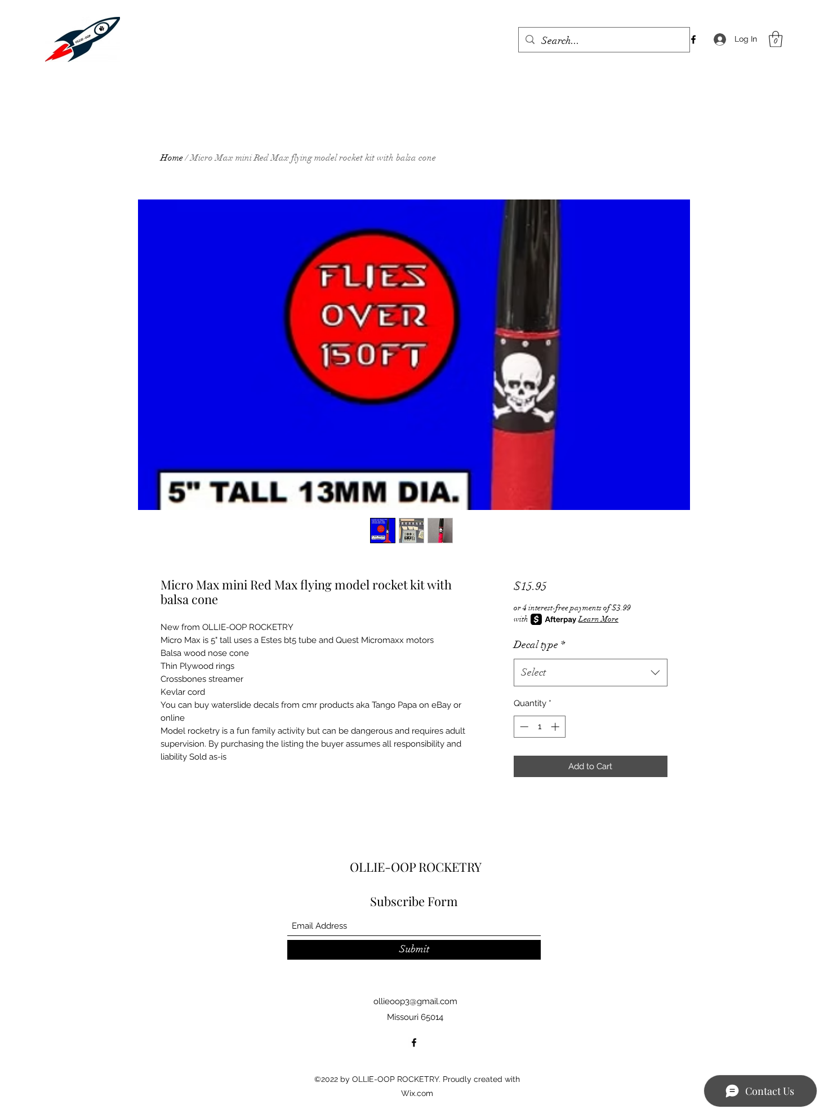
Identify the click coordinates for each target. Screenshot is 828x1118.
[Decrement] (523, 726)
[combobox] (590, 673)
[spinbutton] (539, 726)
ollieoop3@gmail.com (415, 1001)
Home (172, 157)
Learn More (598, 619)
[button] (775, 39)
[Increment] (556, 726)
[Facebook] (693, 39)
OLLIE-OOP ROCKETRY (416, 866)
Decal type (539, 644)
